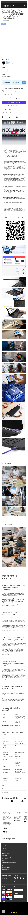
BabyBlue (7, 62)
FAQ (3, 785)
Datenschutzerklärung (6, 857)
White (11, 62)
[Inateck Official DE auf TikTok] (15, 881)
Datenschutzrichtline (6, 858)
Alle (25, 798)
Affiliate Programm (6, 867)
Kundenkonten (5, 871)
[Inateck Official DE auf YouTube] (20, 878)
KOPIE (24, 82)
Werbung (4, 865)
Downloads (5, 788)
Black (3, 62)
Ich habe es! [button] (14, 912)
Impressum (4, 855)
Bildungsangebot (5, 869)
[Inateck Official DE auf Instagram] (15, 878)
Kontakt (3, 850)
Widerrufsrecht (5, 864)
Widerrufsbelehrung (6, 853)
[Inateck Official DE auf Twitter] (23, 878)
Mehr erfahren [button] (20, 908)
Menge (4, 67)
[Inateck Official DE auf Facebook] (17, 878)
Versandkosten (11, 94)
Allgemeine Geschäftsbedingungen (9, 862)
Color (5, 59)
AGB (3, 860)
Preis (3, 74)
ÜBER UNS (4, 848)
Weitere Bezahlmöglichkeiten (14, 105)
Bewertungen (5, 792)
